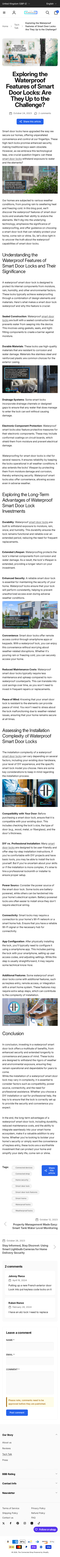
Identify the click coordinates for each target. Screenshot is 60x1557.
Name (10, 1340)
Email (10, 1354)
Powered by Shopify (41, 1552)
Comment (12, 1369)
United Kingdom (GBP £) (14, 3)
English (50, 3)
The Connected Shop (25, 1552)
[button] (4, 12)
